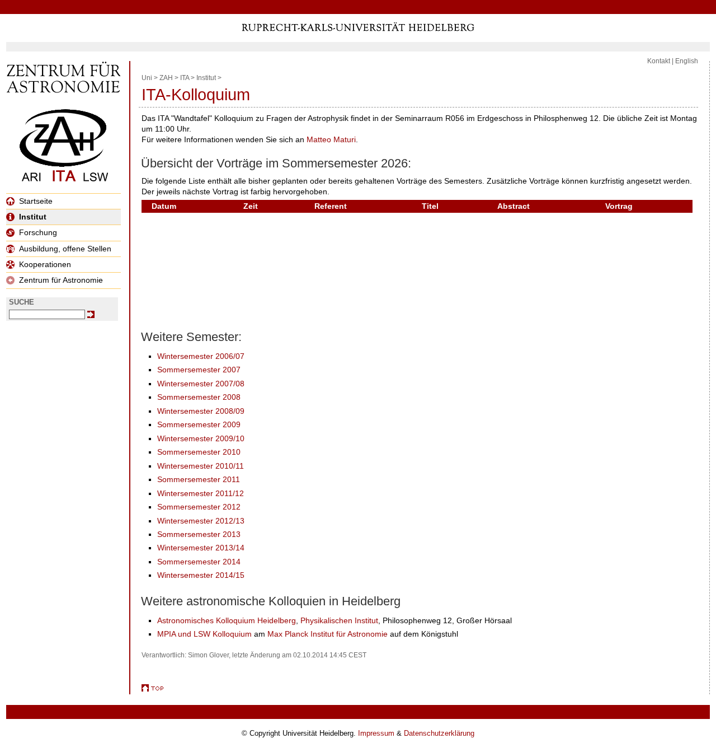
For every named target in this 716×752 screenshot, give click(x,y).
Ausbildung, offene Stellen (65, 248)
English (686, 61)
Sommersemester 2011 (198, 479)
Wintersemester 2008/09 (200, 411)
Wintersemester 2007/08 (200, 383)
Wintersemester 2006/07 (200, 356)
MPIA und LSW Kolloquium (204, 633)
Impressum (376, 733)
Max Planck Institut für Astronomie (327, 633)
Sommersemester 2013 (199, 534)
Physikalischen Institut (339, 620)
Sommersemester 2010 (199, 451)
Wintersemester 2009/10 (200, 438)
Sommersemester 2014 (199, 561)
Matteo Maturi (331, 139)
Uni (147, 77)
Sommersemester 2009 (199, 424)
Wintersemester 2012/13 (200, 520)
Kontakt (658, 61)
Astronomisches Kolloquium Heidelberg (226, 620)
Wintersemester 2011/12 (200, 493)
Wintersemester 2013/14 (200, 547)
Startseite (36, 201)
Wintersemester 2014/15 (200, 575)
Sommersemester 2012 (199, 506)
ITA (184, 77)
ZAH (166, 77)
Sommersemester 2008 (199, 397)
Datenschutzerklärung (439, 733)
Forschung (38, 232)
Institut (32, 216)
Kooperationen (45, 264)
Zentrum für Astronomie (61, 279)
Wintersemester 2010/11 (200, 465)
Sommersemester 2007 (199, 369)
